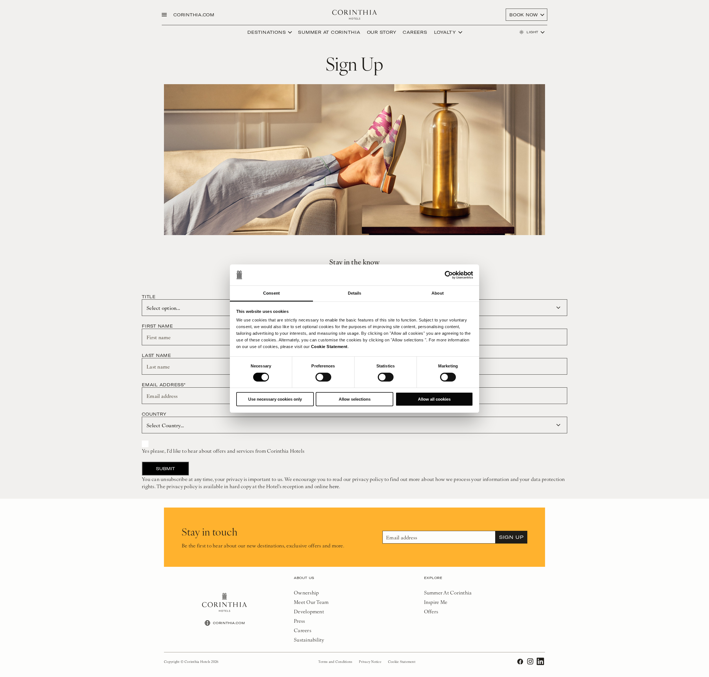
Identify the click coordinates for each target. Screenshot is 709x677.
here (334, 486)
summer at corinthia (329, 32)
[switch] (323, 377)
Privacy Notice (370, 661)
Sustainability (309, 639)
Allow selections (355, 399)
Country (154, 414)
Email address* (164, 384)
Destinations (266, 32)
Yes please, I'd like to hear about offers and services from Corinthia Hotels (223, 450)
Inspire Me (436, 601)
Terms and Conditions (335, 661)
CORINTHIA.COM (194, 14)
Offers (431, 611)
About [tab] (437, 293)
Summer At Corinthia (448, 592)
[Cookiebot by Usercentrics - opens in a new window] (449, 275)
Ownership (306, 592)
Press (299, 620)
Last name (156, 355)
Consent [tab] (271, 293)
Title (149, 296)
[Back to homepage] (354, 15)
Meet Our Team (311, 601)
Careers (415, 32)
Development (309, 611)
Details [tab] (354, 293)
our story (381, 32)
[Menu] (164, 14)
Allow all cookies (434, 399)
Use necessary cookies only (275, 399)
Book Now (523, 14)
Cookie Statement (329, 346)
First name (157, 326)
